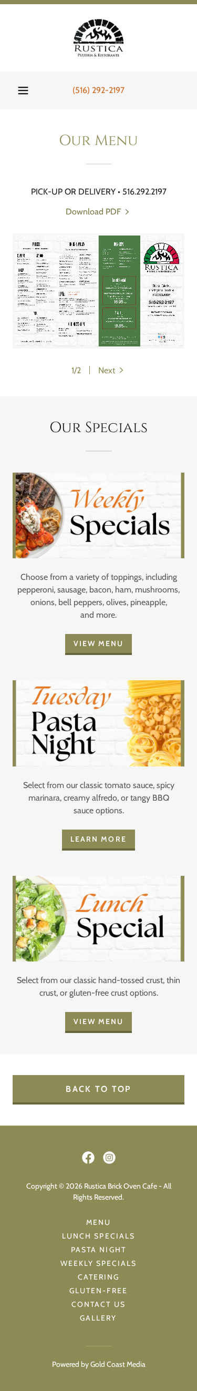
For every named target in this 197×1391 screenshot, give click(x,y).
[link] (98, 38)
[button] (23, 90)
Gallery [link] (98, 1318)
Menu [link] (98, 1222)
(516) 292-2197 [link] (98, 90)
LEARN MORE (98, 839)
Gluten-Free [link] (98, 1290)
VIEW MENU (98, 643)
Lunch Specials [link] (98, 1236)
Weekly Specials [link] (98, 1263)
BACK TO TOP (98, 1089)
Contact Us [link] (98, 1304)
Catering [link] (98, 1277)
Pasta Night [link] (98, 1249)
